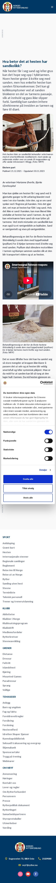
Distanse (7, 654)
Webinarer (8, 761)
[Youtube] (28, 874)
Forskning (8, 725)
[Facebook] (35, 874)
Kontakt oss (9, 782)
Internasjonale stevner (15, 556)
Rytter (6, 579)
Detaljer (43, 470)
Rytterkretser (10, 636)
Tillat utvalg (28, 488)
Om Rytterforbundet (14, 791)
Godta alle (28, 479)
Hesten (7, 552)
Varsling (7, 827)
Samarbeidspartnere (14, 814)
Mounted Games (12, 676)
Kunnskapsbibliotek (14, 738)
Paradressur (9, 681)
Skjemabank (9, 747)
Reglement (9, 565)
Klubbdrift (8, 627)
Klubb (6, 608)
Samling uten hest (13, 583)
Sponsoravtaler (11, 752)
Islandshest (9, 667)
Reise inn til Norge (13, 570)
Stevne (7, 588)
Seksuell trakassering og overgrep (22, 743)
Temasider (9, 696)
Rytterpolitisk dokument (16, 805)
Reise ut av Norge (12, 574)
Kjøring (6, 672)
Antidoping (9, 543)
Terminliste (9, 592)
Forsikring (8, 720)
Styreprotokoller (12, 818)
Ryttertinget (9, 809)
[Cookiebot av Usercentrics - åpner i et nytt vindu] (40, 383)
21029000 (46, 859)
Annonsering (10, 774)
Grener (7, 648)
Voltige (6, 690)
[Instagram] (20, 874)
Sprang (6, 685)
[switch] (49, 441)
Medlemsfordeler (12, 632)
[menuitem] (23, 537)
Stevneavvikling (11, 641)
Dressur (7, 658)
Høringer (7, 778)
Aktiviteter (9, 614)
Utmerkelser (10, 823)
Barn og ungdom (12, 707)
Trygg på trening (12, 756)
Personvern (9, 796)
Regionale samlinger (14, 561)
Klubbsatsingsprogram (15, 623)
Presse (6, 800)
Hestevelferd (10, 729)
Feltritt (6, 663)
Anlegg (6, 702)
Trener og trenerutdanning (18, 601)
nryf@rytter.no (30, 865)
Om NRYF (8, 768)
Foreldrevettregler (13, 716)
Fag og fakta (9, 711)
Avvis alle (28, 497)
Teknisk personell (12, 597)
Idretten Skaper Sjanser (16, 734)
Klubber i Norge (11, 618)
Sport (6, 537)
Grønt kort (9, 547)
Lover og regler (11, 787)
